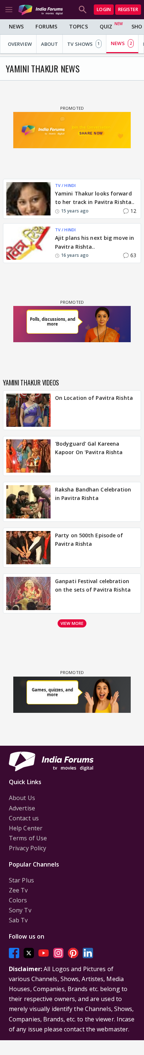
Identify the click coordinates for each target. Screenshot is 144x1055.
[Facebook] (14, 952)
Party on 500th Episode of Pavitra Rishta (89, 540)
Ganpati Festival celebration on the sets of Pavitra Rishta (93, 585)
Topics (78, 26)
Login (104, 9)
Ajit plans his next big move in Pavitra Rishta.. (94, 242)
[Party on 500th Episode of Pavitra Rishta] (28, 547)
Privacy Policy (27, 848)
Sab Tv (18, 920)
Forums (46, 26)
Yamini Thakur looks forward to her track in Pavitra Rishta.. (94, 198)
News (16, 26)
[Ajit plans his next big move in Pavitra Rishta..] (28, 243)
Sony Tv (20, 910)
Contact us (24, 818)
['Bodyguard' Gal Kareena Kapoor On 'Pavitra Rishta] (28, 456)
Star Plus (21, 880)
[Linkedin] (88, 952)
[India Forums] (40, 9)
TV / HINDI (65, 185)
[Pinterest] (73, 952)
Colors (18, 900)
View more (72, 623)
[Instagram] (58, 952)
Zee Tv (18, 890)
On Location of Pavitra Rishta (94, 397)
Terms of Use (28, 838)
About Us (22, 798)
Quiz (106, 26)
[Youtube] (43, 952)
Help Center (25, 828)
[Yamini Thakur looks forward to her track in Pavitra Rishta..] (28, 198)
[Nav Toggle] (9, 9)
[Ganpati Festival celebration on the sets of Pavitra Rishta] (28, 593)
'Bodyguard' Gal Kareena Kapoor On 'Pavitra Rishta (89, 448)
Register (128, 9)
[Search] (83, 9)
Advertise (22, 808)
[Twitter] (29, 952)
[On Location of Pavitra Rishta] (28, 410)
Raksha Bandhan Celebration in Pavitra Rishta (93, 494)
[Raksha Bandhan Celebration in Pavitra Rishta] (28, 501)
